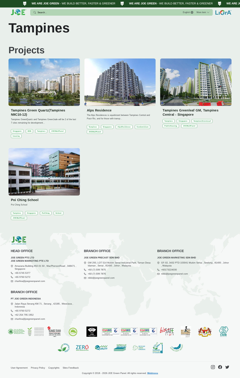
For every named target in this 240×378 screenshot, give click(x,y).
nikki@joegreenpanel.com (101, 277)
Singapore (17, 131)
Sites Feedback (71, 367)
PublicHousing (170, 126)
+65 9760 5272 (22, 277)
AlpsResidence (124, 127)
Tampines (41, 131)
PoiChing (46, 213)
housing (16, 136)
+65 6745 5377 (22, 273)
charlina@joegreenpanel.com (30, 281)
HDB (29, 131)
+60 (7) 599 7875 (97, 269)
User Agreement (19, 367)
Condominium (143, 127)
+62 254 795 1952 (24, 314)
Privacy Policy (38, 367)
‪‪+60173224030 (169, 269)
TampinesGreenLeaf (202, 121)
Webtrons (152, 373)
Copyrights (53, 367)
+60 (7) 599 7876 (97, 273)
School (59, 213)
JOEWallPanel (57, 131)
